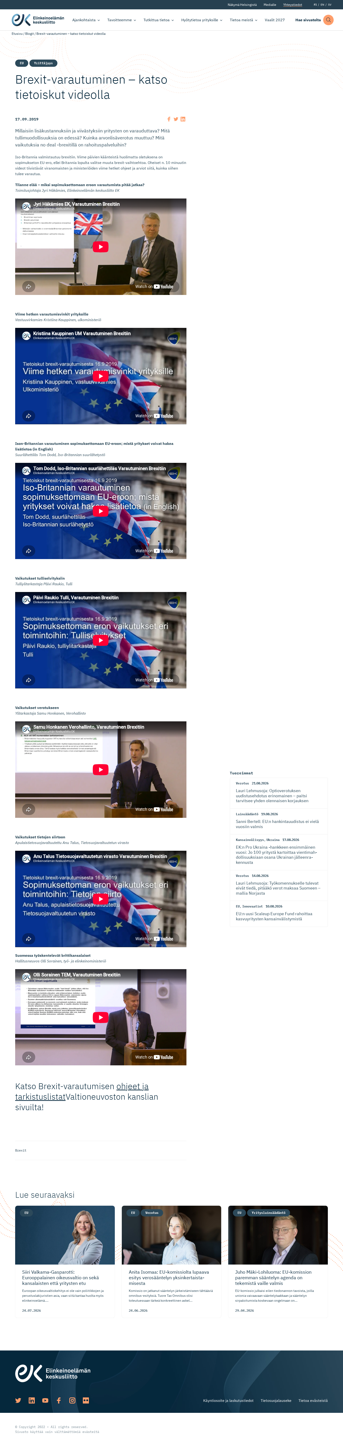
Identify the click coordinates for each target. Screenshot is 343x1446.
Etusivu (17, 34)
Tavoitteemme (119, 20)
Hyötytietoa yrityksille (199, 20)
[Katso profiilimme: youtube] (45, 1400)
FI (315, 4)
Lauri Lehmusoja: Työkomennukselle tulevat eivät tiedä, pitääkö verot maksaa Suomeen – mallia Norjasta (278, 888)
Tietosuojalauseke (276, 1400)
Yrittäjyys (43, 63)
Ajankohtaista (84, 20)
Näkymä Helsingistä (242, 5)
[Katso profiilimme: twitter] (18, 1400)
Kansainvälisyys (250, 840)
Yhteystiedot (292, 5)
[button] (328, 20)
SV (329, 4)
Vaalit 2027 (275, 20)
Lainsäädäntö (247, 814)
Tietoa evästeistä (313, 1400)
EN (322, 4)
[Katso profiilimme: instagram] (72, 1400)
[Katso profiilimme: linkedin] (31, 1400)
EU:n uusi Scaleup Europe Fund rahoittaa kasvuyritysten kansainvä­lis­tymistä (274, 916)
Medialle (270, 5)
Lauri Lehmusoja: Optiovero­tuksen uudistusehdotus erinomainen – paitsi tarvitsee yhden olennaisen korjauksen (272, 795)
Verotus (242, 783)
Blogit (29, 34)
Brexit (20, 1150)
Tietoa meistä (241, 20)
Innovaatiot (252, 906)
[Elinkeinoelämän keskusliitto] (52, 1373)
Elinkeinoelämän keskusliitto (38, 20)
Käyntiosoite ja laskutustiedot (228, 1400)
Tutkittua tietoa (157, 20)
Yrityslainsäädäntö (268, 1213)
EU (22, 63)
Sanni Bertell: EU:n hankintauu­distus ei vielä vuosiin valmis (277, 824)
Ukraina (273, 840)
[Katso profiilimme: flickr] (85, 1400)
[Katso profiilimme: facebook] (58, 1400)
